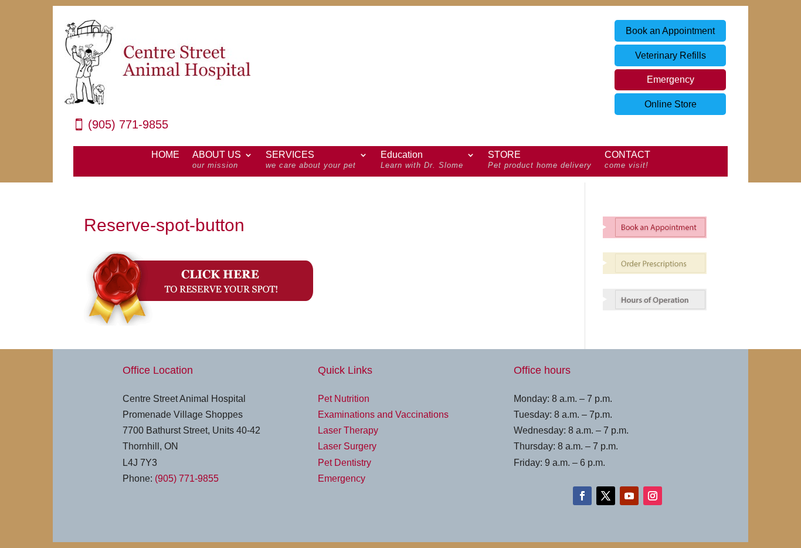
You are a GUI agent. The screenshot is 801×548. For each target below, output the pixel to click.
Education (422, 160)
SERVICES (311, 160)
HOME (165, 155)
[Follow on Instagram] (652, 495)
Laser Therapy (348, 430)
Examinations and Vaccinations (383, 415)
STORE (540, 160)
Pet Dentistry (344, 463)
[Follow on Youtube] (629, 495)
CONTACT (627, 160)
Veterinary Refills (670, 55)
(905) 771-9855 (128, 124)
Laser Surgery (347, 446)
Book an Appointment (670, 31)
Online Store (670, 104)
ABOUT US (216, 160)
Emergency (670, 79)
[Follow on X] (605, 495)
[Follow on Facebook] (582, 495)
